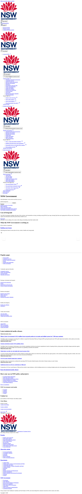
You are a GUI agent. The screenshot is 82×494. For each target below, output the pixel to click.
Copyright (5, 454)
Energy (2, 283)
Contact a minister (4, 406)
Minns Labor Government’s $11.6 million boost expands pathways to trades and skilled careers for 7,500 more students (32, 336)
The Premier (5, 480)
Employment (8, 135)
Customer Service (6, 467)
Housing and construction (11, 90)
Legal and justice (9, 91)
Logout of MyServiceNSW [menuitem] (8, 29)
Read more (3, 218)
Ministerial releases (7, 443)
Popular (3, 435)
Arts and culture (9, 176)
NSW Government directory (9, 457)
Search (14, 202)
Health (4, 469)
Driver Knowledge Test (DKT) (9, 439)
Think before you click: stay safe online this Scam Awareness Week (15, 351)
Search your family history (6, 207)
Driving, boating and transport (12, 82)
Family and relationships (11, 86)
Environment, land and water (11, 85)
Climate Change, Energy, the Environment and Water (14, 463)
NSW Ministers (6, 481)
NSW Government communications (10, 487)
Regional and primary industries (12, 93)
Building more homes (6, 228)
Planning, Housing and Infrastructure (10, 470)
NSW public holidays (10, 180)
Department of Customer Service (24, 431)
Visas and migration (10, 94)
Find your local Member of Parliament (11, 482)
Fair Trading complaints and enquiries (8, 209)
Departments (4, 460)
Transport (5, 474)
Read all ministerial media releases (9, 369)
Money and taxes (9, 137)
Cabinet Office (6, 462)
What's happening (7, 174)
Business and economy (10, 132)
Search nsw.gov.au (4, 201)
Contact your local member (6, 409)
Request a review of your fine (6, 205)
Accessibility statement (7, 453)
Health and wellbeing (10, 89)
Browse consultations (5, 384)
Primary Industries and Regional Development (12, 473)
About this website (5, 449)
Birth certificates (4, 206)
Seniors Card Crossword (8, 437)
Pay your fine (6, 442)
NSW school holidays (10, 181)
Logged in (4, 25)
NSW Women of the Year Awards (10, 445)
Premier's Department (7, 471)
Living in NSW (7, 78)
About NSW (8, 175)
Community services (10, 80)
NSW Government (4, 325)
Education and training (10, 83)
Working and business (8, 130)
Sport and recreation (5, 314)
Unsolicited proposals (7, 488)
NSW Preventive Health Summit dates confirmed (11, 358)
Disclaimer (5, 455)
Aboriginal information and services (13, 79)
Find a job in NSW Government (9, 485)
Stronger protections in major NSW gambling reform (12, 343)
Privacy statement (6, 456)
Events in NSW (9, 177)
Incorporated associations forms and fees (9, 208)
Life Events (8, 92)
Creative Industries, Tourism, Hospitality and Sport (13, 466)
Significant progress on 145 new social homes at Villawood (13, 364)
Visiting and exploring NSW (11, 178)
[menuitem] (6, 27)
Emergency (8, 84)
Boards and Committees (8, 483)
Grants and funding (9, 87)
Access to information (7, 451)
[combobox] (6, 203)
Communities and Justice (8, 464)
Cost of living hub (6, 446)
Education (5, 468)
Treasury (5, 475)
